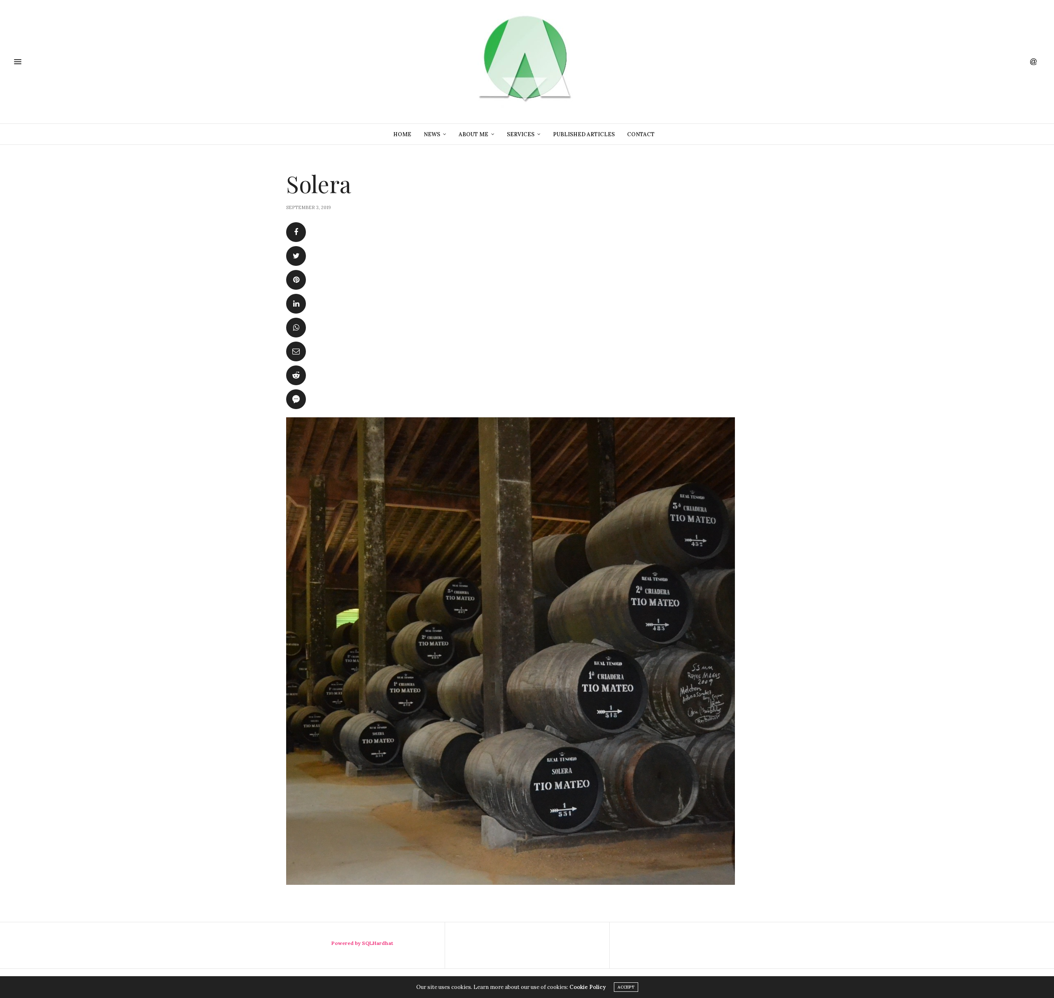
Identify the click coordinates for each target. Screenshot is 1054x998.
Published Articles (584, 134)
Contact (641, 134)
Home (402, 134)
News (432, 134)
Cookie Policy (587, 987)
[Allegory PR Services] (527, 61)
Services (520, 134)
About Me (473, 134)
